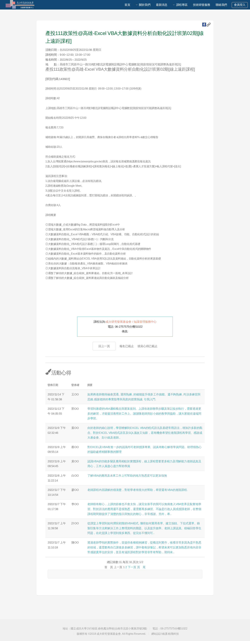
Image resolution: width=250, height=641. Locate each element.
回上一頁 (104, 346)
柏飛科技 (173, 633)
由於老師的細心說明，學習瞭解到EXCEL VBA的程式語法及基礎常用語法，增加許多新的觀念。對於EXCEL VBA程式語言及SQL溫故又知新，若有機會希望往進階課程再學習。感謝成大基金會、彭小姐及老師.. (144, 432)
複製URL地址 (209, 24)
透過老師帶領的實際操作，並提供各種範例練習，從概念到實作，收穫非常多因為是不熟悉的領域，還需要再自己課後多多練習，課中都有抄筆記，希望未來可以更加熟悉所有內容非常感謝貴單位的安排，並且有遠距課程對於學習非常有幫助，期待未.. (144, 547)
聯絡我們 (221, 4)
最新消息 (161, 4)
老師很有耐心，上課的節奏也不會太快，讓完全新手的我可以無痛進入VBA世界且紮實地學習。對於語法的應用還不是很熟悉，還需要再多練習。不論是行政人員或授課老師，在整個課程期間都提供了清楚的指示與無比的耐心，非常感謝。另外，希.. (144, 508)
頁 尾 (141, 567)
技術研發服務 (201, 4)
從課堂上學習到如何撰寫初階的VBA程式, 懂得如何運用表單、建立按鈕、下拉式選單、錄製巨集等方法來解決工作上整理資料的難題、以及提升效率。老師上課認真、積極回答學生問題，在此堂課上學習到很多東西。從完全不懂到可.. (144, 528)
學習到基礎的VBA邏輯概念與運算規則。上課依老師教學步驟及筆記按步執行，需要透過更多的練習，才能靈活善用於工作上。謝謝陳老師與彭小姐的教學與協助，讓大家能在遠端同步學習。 (144, 413)
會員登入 (239, 4)
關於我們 (144, 4)
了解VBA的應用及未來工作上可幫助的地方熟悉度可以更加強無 (127, 475)
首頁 (127, 4)
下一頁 (132, 567)
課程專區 (182, 4)
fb (204, 24)
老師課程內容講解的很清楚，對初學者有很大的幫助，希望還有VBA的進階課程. (137, 490)
